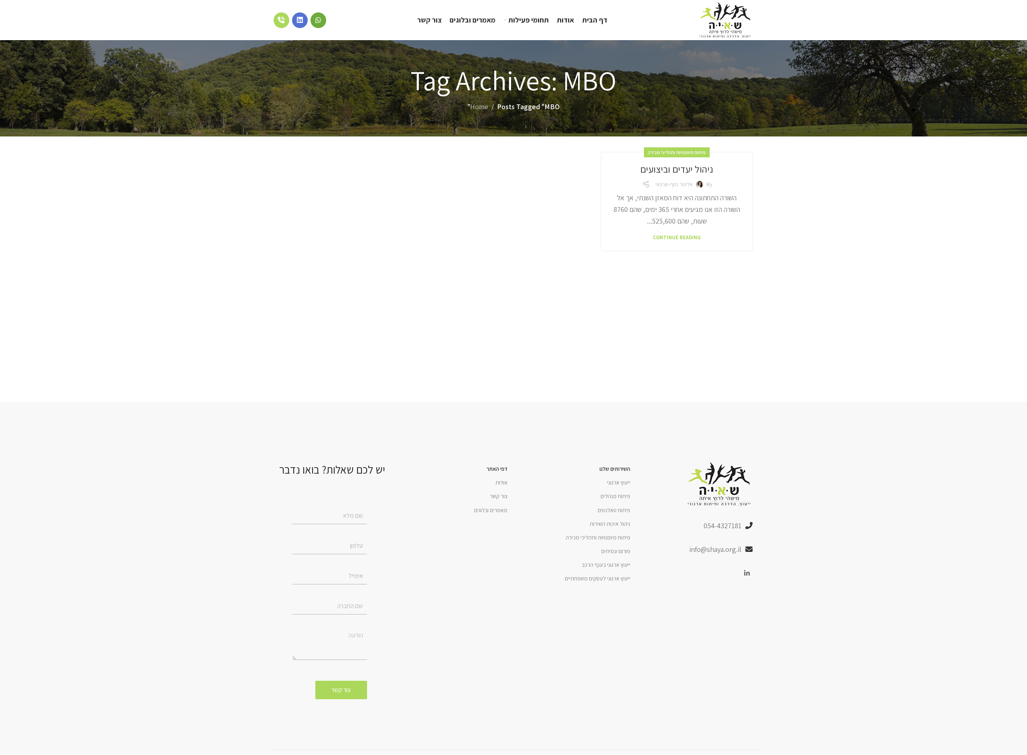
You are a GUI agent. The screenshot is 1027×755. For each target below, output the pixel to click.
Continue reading (677, 237)
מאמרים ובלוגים (490, 510)
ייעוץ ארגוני (618, 482)
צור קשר (498, 496)
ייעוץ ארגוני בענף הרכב (606, 564)
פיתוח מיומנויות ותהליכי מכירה (677, 152)
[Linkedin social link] (747, 574)
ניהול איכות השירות (610, 523)
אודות (501, 482)
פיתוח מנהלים (615, 496)
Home (479, 106)
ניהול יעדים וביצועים (676, 169)
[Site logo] (726, 19)
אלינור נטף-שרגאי (674, 184)
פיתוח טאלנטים (614, 510)
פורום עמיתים (615, 551)
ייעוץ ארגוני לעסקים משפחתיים (597, 578)
